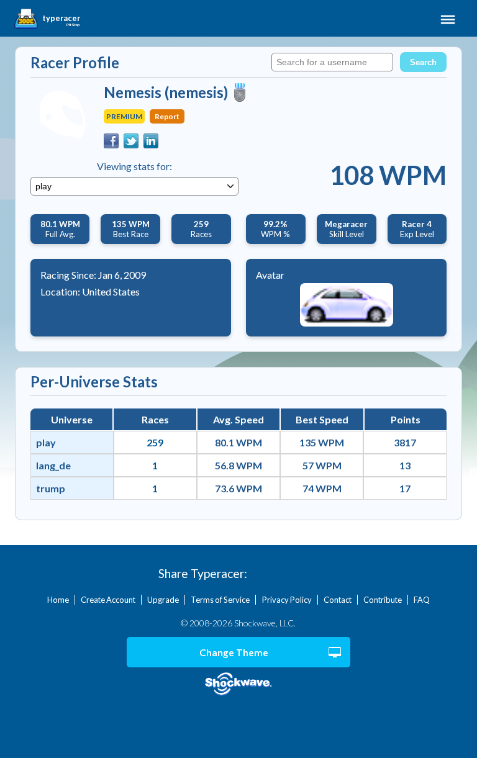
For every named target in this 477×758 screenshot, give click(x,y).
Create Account (108, 600)
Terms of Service (220, 600)
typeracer (61, 19)
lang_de (53, 465)
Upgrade (163, 600)
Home (58, 600)
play (46, 442)
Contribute (382, 600)
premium (124, 116)
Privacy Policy (287, 600)
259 (155, 442)
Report (167, 116)
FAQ (422, 600)
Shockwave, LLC (239, 684)
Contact (338, 600)
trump (50, 488)
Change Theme (233, 652)
